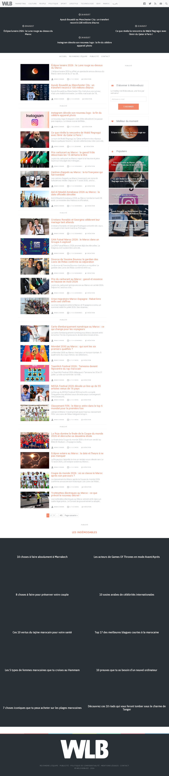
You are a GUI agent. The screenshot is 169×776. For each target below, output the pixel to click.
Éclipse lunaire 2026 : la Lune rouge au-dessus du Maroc (77, 66)
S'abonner (128, 107)
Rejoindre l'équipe (78, 56)
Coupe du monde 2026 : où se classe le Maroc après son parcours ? (77, 474)
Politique (53, 4)
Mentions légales (110, 766)
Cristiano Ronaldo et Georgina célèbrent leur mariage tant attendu (75, 221)
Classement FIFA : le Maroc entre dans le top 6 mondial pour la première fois (77, 407)
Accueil (63, 56)
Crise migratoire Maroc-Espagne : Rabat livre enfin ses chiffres (76, 300)
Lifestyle (73, 4)
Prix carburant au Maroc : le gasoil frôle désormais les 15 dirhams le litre (73, 153)
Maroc (106, 4)
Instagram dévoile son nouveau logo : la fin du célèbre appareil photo (76, 114)
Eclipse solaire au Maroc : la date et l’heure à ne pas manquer (77, 454)
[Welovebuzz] (7, 4)
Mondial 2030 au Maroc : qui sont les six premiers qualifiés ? (73, 347)
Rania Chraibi (59, 79)
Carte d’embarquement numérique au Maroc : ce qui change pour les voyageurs (77, 328)
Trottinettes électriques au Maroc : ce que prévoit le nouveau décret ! (74, 494)
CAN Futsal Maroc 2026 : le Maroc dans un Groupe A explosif (75, 241)
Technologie (87, 4)
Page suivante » (71, 515)
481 (61, 515)
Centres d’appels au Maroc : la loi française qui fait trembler (77, 173)
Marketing (20, 4)
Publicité (94, 56)
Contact (105, 56)
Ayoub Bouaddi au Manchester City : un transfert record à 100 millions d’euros (72, 86)
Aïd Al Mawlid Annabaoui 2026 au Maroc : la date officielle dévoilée (75, 193)
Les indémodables (84, 532)
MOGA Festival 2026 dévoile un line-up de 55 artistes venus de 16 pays (76, 387)
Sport (64, 4)
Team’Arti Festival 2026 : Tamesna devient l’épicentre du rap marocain (74, 367)
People (42, 4)
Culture (33, 4)
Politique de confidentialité (85, 766)
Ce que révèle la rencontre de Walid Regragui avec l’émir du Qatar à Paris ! (76, 134)
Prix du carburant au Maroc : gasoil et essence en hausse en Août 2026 (76, 280)
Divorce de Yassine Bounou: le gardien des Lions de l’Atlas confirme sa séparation (74, 260)
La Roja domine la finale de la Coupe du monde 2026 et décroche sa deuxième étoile (77, 435)
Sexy (98, 4)
